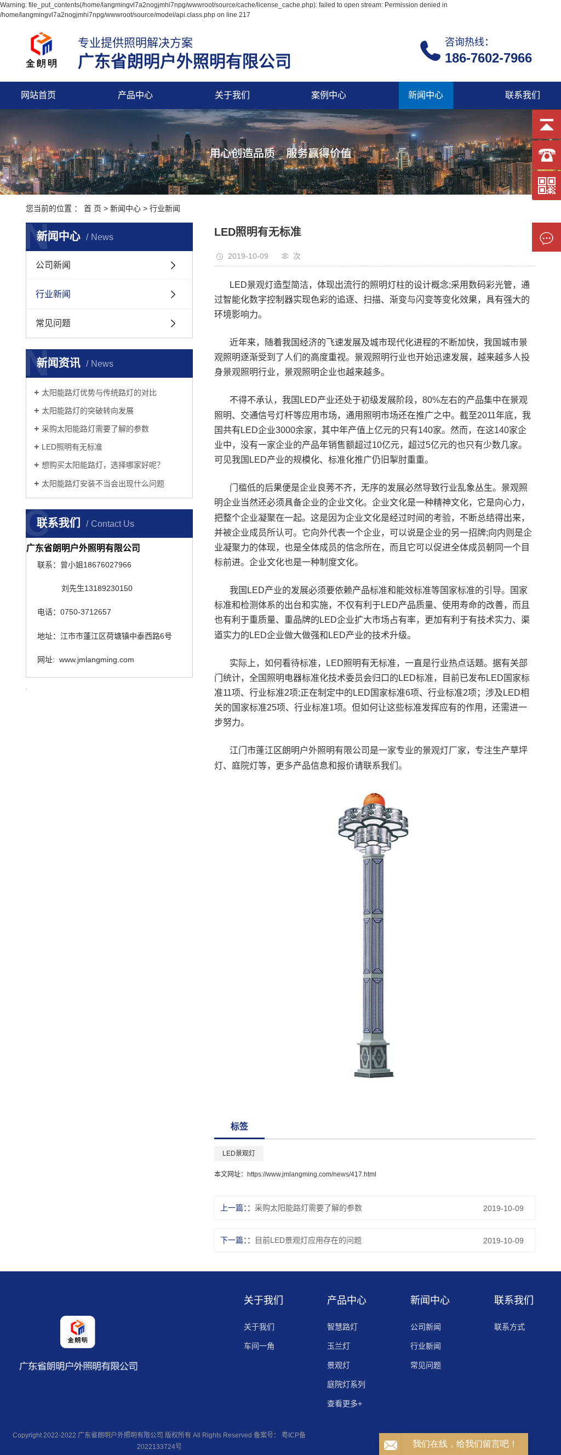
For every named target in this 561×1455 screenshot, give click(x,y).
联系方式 (509, 1326)
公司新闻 (53, 265)
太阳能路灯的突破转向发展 (88, 410)
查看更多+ (344, 1403)
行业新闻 (165, 208)
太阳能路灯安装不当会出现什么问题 (103, 483)
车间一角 (259, 1346)
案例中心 (328, 95)
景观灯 (338, 1365)
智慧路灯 (342, 1326)
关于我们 (232, 95)
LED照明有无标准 (72, 446)
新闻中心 (425, 95)
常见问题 (53, 323)
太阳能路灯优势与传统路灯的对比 (99, 392)
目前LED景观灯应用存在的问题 (308, 1240)
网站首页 (38, 95)
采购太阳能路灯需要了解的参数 (95, 428)
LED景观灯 (238, 1153)
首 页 (92, 208)
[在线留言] (546, 237)
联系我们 (522, 95)
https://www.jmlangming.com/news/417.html (311, 1174)
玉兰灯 (338, 1346)
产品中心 (135, 95)
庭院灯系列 (346, 1384)
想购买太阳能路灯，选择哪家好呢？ (103, 465)
